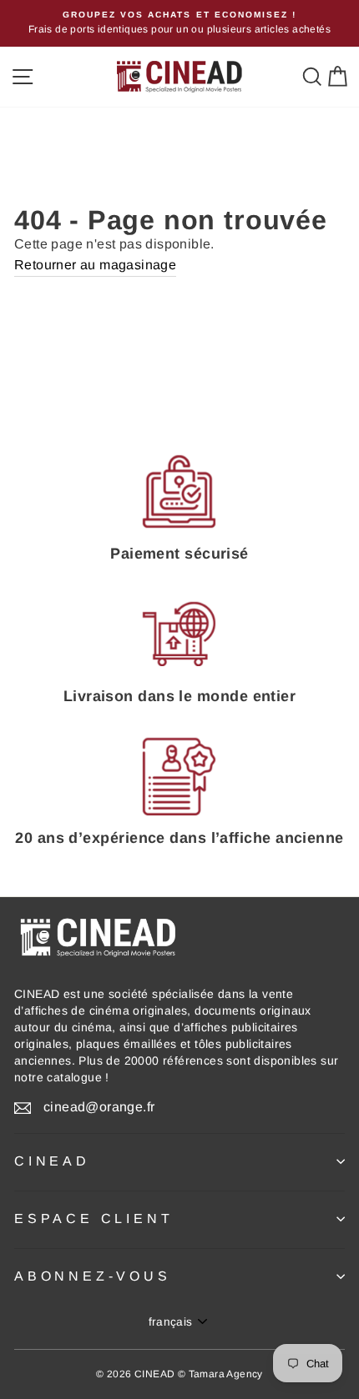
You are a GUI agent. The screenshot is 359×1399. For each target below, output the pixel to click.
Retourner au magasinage (95, 265)
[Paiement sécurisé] (179, 492)
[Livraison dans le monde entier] (179, 634)
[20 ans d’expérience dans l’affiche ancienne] (179, 776)
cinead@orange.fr (98, 1107)
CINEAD (52, 1161)
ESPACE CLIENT (93, 1218)
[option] (179, 23)
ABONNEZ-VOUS (92, 1276)
